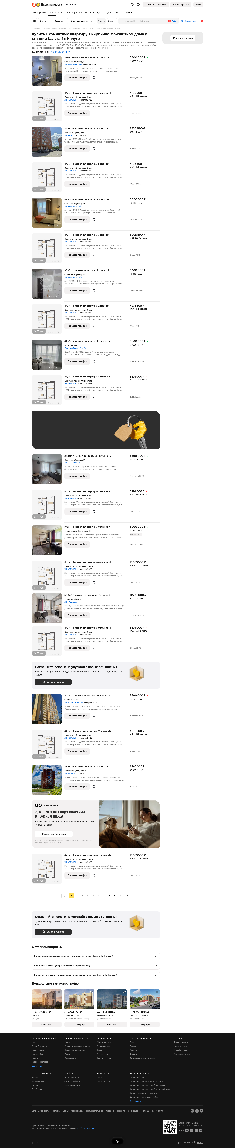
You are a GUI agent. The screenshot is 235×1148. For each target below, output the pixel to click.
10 (120, 895)
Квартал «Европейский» (75, 348)
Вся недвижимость (40, 1111)
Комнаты (134, 1054)
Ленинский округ (72, 1077)
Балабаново (37, 1089)
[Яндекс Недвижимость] (47, 5)
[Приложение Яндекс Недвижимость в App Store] (187, 1130)
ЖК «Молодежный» (73, 64)
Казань (35, 1058)
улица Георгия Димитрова (76, 531)
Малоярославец (39, 1081)
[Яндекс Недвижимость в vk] (192, 1111)
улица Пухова (70, 700)
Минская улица (180, 1046)
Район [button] (174, 21)
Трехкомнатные (104, 1058)
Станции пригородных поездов (78, 1046)
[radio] (76, 895)
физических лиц (54, 843)
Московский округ (72, 1085)
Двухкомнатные (104, 1054)
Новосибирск (38, 1050)
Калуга (67, 97)
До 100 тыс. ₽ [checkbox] (98, 433)
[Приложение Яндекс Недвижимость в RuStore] (200, 1130)
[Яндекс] (198, 1142)
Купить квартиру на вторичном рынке (146, 1081)
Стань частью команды (73, 1111)
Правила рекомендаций (127, 1111)
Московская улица (181, 1054)
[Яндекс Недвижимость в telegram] (201, 1111)
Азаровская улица (72, 133)
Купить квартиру (137, 1077)
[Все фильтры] (34, 21)
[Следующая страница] (127, 895)
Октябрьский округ (72, 1081)
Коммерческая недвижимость (143, 1058)
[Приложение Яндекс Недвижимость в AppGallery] (196, 1130)
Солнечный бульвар (73, 62)
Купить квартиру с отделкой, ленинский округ (150, 1089)
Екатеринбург (38, 1054)
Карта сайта (157, 1111)
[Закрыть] (202, 21)
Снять (99, 1077)
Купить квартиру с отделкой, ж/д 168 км (147, 1085)
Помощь (145, 1111)
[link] (198, 4)
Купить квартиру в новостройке (144, 1097)
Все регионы (70, 1058)
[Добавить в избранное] (94, 77)
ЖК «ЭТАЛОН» (71, 100)
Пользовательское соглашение (100, 1111)
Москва (35, 1042)
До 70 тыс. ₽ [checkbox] (79, 433)
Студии (100, 1050)
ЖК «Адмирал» (71, 602)
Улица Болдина (180, 1050)
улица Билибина (71, 599)
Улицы (67, 1054)
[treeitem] (39, 12)
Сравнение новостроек (74, 1050)
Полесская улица (71, 345)
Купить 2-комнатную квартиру (143, 1093)
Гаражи (133, 1046)
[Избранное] (132, 4)
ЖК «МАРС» (69, 135)
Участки (133, 1050)
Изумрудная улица (181, 1042)
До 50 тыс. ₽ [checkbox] (61, 433)
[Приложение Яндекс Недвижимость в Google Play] (191, 1130)
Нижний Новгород (40, 1062)
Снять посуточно (104, 1081)
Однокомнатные (104, 1046)
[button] (138, 4)
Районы (67, 1042)
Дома (132, 1042)
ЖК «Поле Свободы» (73, 702)
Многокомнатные (105, 1042)
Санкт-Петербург (39, 1046)
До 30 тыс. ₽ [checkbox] (43, 433)
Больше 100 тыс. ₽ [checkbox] (46, 441)
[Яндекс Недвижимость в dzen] (197, 1111)
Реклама (56, 1111)
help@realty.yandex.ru (85, 1128)
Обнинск (36, 1085)
